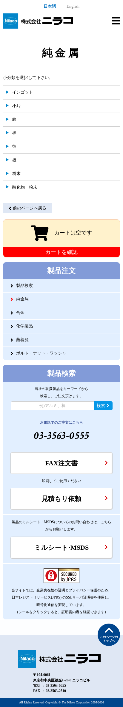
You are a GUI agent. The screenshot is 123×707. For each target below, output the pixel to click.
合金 (20, 312)
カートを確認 (61, 252)
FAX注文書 (61, 463)
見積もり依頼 (61, 498)
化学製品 (24, 326)
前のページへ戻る (29, 208)
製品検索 (24, 285)
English (73, 6)
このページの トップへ (109, 638)
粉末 (16, 173)
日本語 (50, 6)
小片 (16, 106)
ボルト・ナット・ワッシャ (41, 353)
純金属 (22, 299)
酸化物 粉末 (24, 187)
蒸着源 (22, 340)
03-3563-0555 (61, 436)
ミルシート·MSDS (61, 547)
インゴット (22, 92)
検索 (101, 405)
